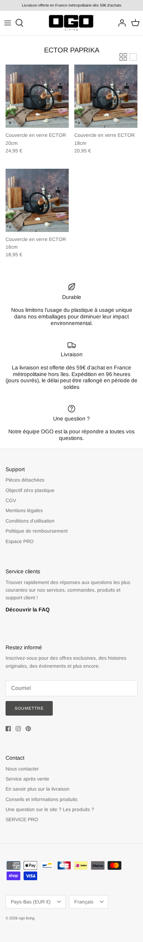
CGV (11, 500)
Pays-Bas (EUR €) (31, 902)
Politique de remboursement (37, 531)
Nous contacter (22, 769)
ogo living (26, 918)
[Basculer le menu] (7, 23)
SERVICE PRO (22, 819)
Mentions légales (24, 510)
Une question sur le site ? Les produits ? (50, 809)
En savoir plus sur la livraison (37, 789)
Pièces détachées (25, 480)
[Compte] (120, 23)
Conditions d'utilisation (30, 521)
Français (83, 902)
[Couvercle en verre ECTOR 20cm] (37, 96)
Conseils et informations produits (41, 799)
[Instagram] (18, 728)
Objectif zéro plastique (30, 490)
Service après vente (27, 779)
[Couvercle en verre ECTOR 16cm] (37, 200)
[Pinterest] (28, 728)
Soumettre (29, 708)
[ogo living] (71, 23)
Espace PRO (20, 541)
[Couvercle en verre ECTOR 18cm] (105, 96)
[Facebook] (8, 728)
